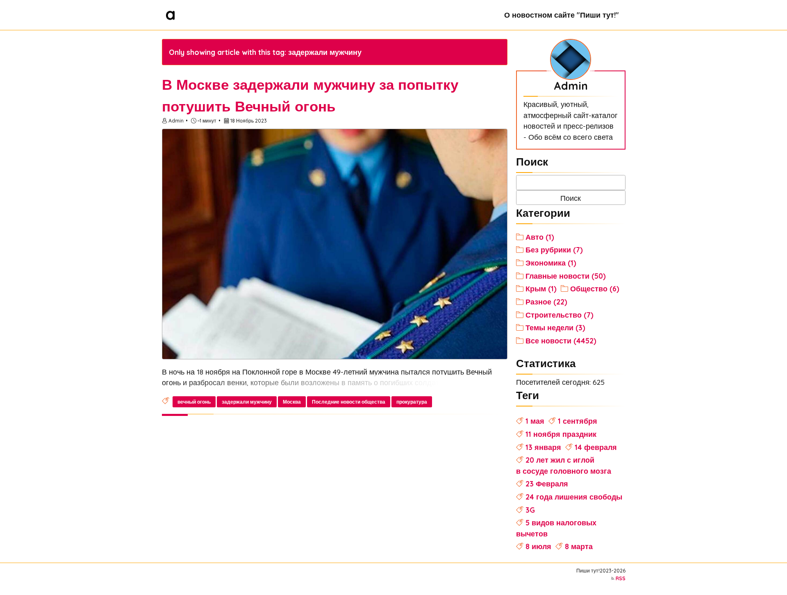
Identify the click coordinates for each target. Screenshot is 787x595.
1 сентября (577, 420)
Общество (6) (594, 288)
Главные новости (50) (565, 275)
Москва (292, 402)
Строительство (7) (559, 314)
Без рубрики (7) (554, 249)
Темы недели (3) (555, 327)
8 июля (538, 546)
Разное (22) (546, 301)
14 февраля (596, 447)
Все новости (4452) (560, 340)
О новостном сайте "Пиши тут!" (561, 14)
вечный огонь (194, 402)
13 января (543, 447)
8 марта (579, 546)
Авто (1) (539, 236)
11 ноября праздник (560, 433)
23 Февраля (546, 483)
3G (530, 509)
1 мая (534, 420)
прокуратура (411, 402)
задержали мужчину (247, 402)
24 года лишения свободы (573, 496)
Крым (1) (541, 288)
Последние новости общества (348, 402)
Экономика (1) (550, 262)
